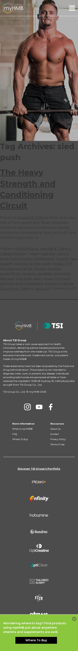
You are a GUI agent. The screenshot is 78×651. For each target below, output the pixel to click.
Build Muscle (27, 249)
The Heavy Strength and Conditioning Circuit (28, 189)
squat (48, 279)
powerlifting (10, 274)
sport (38, 279)
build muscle (21, 259)
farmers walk (40, 264)
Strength (62, 279)
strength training (59, 284)
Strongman (9, 288)
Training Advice (12, 254)
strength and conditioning (22, 284)
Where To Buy (20, 439)
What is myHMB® (22, 428)
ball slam (49, 254)
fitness (57, 264)
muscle (40, 269)
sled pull (7, 279)
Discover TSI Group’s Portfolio (39, 468)
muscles (54, 269)
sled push (24, 279)
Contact (54, 434)
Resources (57, 423)
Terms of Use (57, 444)
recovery (29, 274)
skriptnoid (62, 274)
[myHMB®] (13, 8)
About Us (55, 428)
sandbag (45, 274)
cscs (73, 259)
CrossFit (62, 259)
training (27, 288)
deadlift (6, 264)
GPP (68, 264)
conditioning (43, 259)
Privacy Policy (58, 439)
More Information (23, 423)
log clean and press (16, 269)
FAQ (14, 434)
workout (42, 288)
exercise (21, 264)
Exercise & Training (55, 249)
